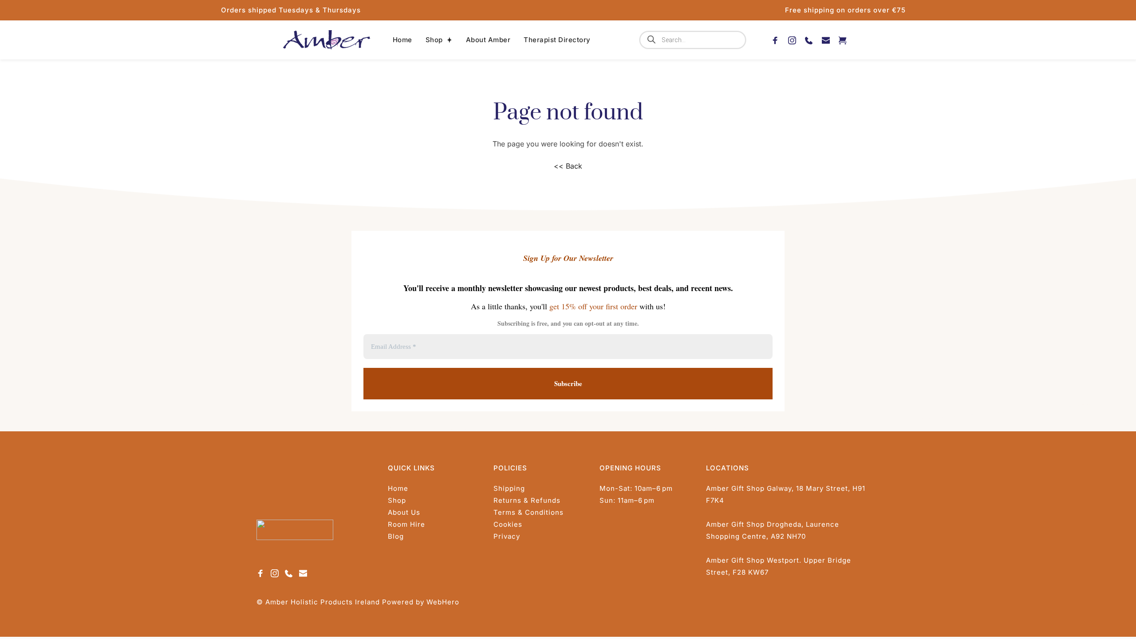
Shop (397, 500)
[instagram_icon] (792, 39)
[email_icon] (826, 39)
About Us (404, 512)
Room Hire (406, 524)
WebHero (442, 602)
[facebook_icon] (775, 39)
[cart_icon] (843, 39)
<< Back (568, 166)
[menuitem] (402, 40)
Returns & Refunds (526, 500)
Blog (396, 536)
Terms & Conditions (528, 512)
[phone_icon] (809, 39)
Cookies (507, 524)
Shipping (509, 488)
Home (398, 488)
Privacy (506, 536)
